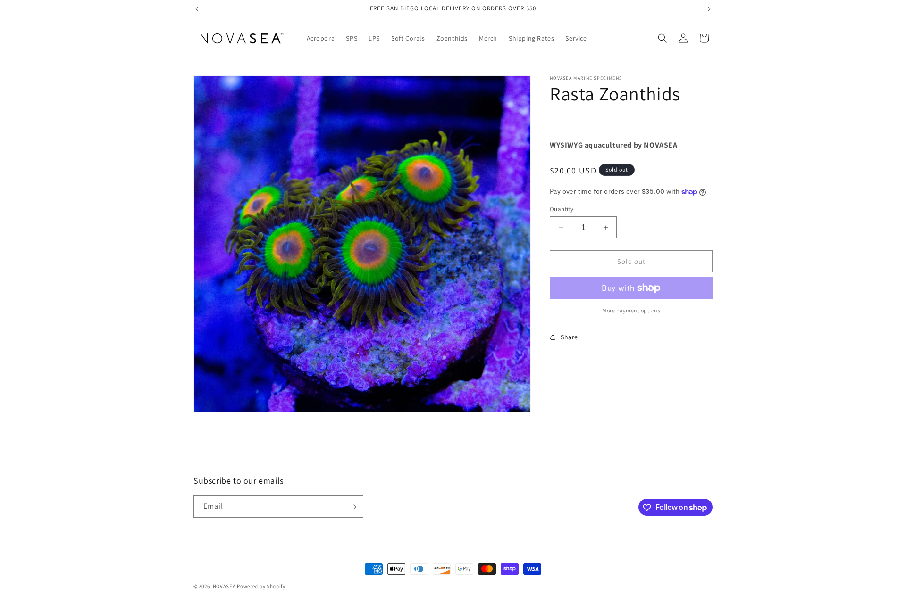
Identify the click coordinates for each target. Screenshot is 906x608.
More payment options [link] (631, 310)
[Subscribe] (352, 507)
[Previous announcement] (196, 9)
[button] (662, 38)
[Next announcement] (709, 9)
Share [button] (569, 337)
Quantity (561, 209)
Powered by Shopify (261, 586)
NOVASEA (224, 586)
